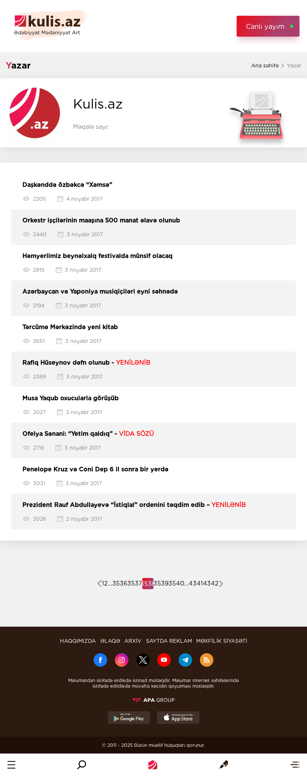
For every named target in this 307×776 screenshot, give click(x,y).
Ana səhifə (265, 66)
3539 (161, 583)
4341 (196, 583)
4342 (211, 583)
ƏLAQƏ (110, 641)
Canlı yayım (265, 26)
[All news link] (295, 764)
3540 (176, 583)
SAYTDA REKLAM (169, 641)
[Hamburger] (11, 765)
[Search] (81, 764)
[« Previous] (99, 584)
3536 (119, 583)
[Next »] (221, 584)
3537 (134, 583)
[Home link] (152, 764)
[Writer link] (223, 764)
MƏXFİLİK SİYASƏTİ (221, 641)
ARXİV (133, 641)
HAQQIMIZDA (78, 641)
